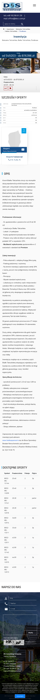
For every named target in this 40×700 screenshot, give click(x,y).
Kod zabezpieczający (11, 638)
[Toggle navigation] (34, 5)
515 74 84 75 (15, 159)
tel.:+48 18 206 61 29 (13, 15)
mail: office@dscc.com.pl (14, 18)
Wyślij (30, 632)
